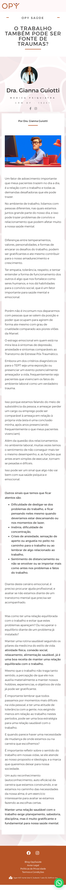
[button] (59, 883)
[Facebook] (29, 853)
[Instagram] (37, 853)
